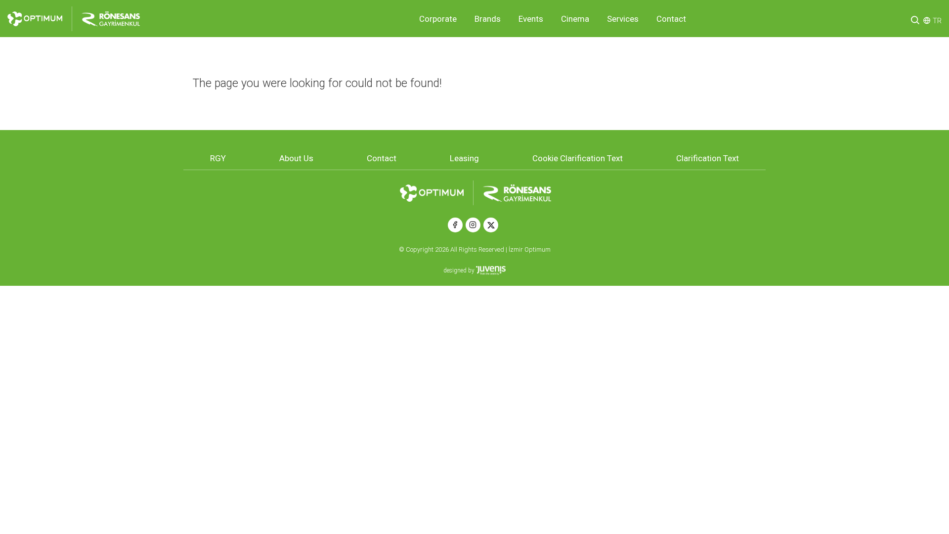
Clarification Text (707, 158)
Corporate (438, 19)
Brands (487, 19)
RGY (218, 158)
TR (937, 20)
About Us (296, 158)
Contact (671, 19)
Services (623, 19)
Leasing (464, 158)
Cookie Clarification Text (577, 158)
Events (530, 19)
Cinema (575, 19)
